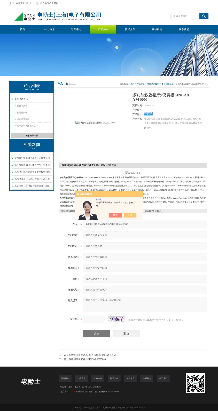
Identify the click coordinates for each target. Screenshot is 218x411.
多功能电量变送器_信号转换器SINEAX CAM (92, 355)
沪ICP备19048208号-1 (135, 407)
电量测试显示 (21, 99)
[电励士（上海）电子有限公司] (60, 16)
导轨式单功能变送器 (26, 126)
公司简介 (49, 29)
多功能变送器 (23, 119)
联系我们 (184, 29)
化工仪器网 (100, 391)
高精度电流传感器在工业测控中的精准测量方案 (32, 173)
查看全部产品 (32, 135)
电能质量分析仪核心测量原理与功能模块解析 (32, 187)
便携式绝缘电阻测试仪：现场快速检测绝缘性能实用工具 (32, 159)
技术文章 (130, 29)
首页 (22, 29)
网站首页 (65, 378)
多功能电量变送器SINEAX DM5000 (87, 359)
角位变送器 (22, 106)
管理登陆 (80, 391)
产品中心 (141, 84)
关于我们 (163, 378)
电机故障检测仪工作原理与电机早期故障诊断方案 (32, 166)
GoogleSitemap (112, 391)
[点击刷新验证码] (116, 319)
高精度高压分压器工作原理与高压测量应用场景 (32, 180)
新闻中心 (76, 29)
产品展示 (103, 29)
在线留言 (157, 29)
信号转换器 (22, 112)
